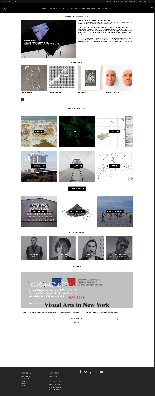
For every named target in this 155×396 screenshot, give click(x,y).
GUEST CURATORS (78, 8)
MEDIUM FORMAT (114, 211)
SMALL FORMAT (77, 211)
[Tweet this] (85, 372)
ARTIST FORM (53, 376)
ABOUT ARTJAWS (26, 376)
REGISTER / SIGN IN (118, 1)
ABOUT (45, 8)
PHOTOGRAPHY (39, 166)
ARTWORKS (63, 8)
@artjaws (76, 322)
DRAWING (115, 166)
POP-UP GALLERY (104, 8)
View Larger (29, 76)
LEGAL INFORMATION (55, 387)
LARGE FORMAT (38, 211)
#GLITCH (39, 131)
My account (109, 1)
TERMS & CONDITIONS (55, 385)
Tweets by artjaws (115, 319)
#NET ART (114, 131)
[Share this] (80, 372)
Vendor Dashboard (130, 1)
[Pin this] (101, 372)
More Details (39, 76)
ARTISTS (53, 8)
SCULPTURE (77, 166)
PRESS (23, 381)
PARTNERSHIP (25, 378)
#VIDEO (77, 131)
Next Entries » (22, 99)
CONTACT (140, 1)
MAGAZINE (91, 8)
